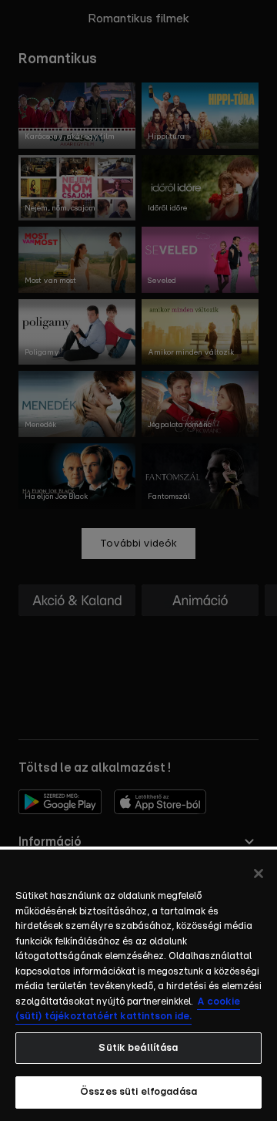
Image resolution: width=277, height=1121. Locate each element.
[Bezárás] (258, 873)
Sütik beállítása (138, 1048)
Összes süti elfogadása (138, 1092)
